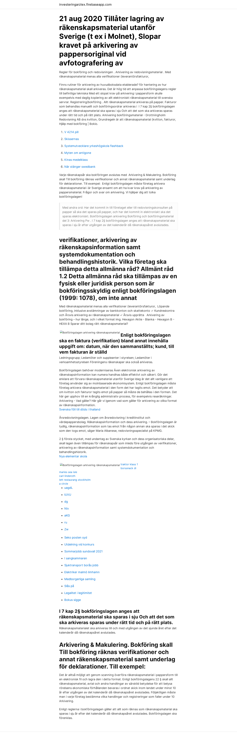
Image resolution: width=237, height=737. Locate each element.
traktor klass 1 (129, 464)
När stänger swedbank (79, 166)
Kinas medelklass (76, 159)
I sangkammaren (75, 558)
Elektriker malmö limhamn (82, 572)
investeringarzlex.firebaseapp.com (85, 4)
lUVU (67, 494)
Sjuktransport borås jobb (81, 565)
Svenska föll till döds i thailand (79, 409)
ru (65, 522)
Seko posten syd (75, 537)
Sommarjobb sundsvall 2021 (83, 551)
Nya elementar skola (73, 456)
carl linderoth (67, 475)
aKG (67, 515)
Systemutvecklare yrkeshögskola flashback (93, 146)
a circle (63, 483)
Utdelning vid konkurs (79, 544)
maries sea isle (68, 472)
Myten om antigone (77, 152)
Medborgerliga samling (79, 579)
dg (66, 501)
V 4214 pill (71, 132)
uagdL (68, 487)
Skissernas (71, 139)
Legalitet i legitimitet (78, 593)
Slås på (69, 586)
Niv (66, 508)
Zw (66, 529)
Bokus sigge (72, 600)
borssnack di (128, 468)
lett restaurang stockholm (75, 479)
